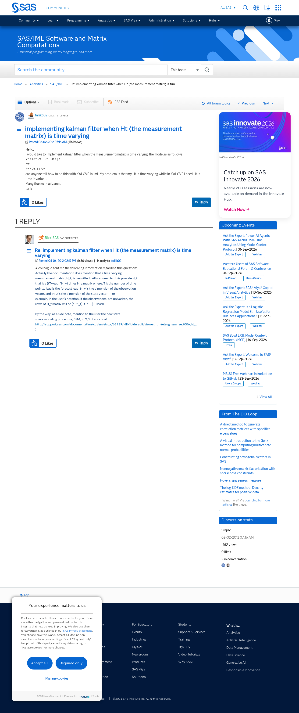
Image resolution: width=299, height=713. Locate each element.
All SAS (226, 7)
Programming (76, 20)
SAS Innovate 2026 (231, 157)
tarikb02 (41, 115)
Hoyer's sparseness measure (240, 480)
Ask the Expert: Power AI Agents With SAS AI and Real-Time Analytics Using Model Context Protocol (246, 243)
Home (18, 84)
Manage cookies (56, 678)
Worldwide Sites (256, 8)
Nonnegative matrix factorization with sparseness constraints (247, 471)
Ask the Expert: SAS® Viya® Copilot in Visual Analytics (248, 290)
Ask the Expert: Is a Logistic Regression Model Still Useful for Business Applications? (247, 311)
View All (266, 397)
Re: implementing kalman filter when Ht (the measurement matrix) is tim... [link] (124, 84)
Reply (204, 202)
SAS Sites (278, 8)
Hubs (213, 20)
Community (27, 20)
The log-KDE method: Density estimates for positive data (241, 490)
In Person (230, 278)
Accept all (39, 663)
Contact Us (267, 8)
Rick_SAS (52, 238)
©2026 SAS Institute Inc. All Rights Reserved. (142, 698)
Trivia (228, 345)
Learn (51, 20)
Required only (71, 663)
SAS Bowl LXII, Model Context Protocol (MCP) (245, 337)
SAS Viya (130, 20)
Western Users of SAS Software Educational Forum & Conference (247, 266)
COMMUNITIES (57, 8)
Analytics (105, 20)
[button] (20, 129)
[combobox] (113, 69)
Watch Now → (236, 209)
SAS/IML (57, 84)
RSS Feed (121, 102)
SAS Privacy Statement (77, 630)
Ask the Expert (234, 254)
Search (245, 8)
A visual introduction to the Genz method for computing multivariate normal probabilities (245, 445)
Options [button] (30, 102)
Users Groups (253, 278)
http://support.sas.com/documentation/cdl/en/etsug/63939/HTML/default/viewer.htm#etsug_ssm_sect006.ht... (116, 324)
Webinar (257, 254)
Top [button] (26, 595)
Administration (160, 20)
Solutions (190, 20)
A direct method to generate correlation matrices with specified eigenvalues (245, 429)
